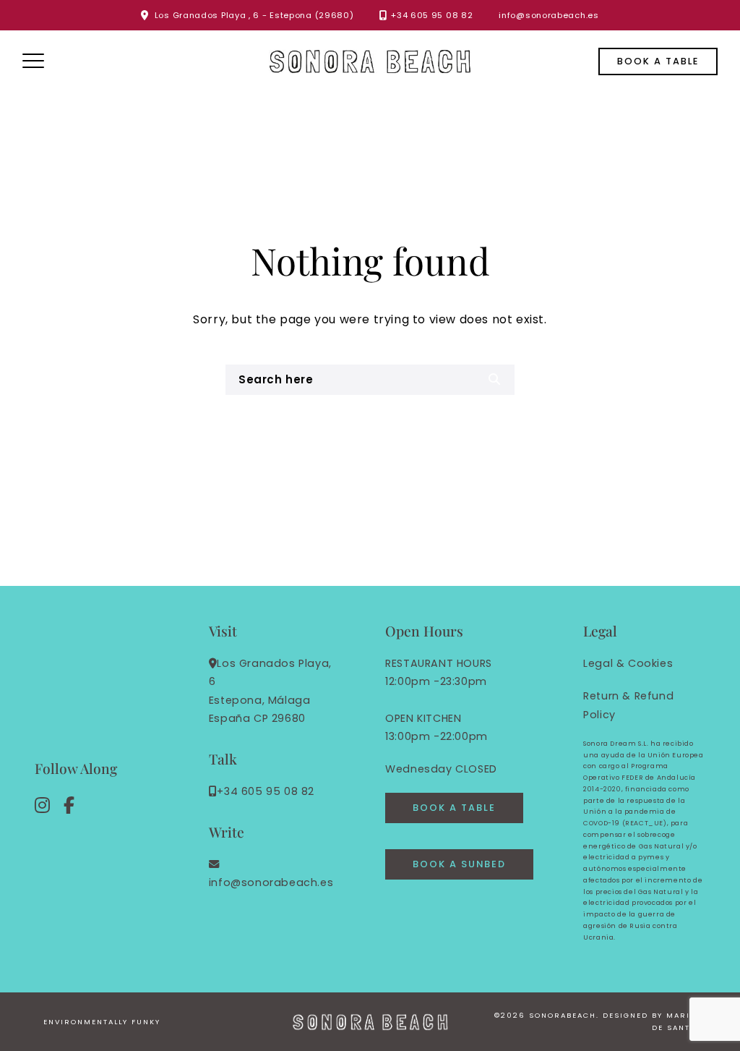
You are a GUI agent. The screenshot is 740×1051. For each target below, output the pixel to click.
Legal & (603, 663)
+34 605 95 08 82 (432, 15)
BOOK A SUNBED (459, 864)
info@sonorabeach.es (548, 15)
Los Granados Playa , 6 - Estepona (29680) (254, 15)
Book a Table (658, 61)
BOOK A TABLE (454, 807)
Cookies (650, 663)
